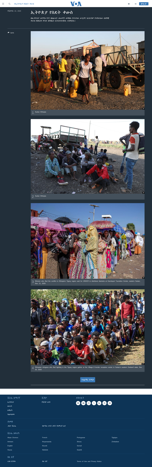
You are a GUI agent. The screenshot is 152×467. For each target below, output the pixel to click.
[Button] (11, 33)
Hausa (9, 450)
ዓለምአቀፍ (11, 414)
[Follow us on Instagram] (89, 403)
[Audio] (135, 4)
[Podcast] (104, 403)
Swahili (79, 450)
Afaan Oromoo (12, 438)
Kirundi (44, 446)
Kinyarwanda (46, 442)
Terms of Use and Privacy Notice (89, 461)
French (44, 438)
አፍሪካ (9, 406)
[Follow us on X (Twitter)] (94, 403)
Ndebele (45, 450)
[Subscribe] (110, 403)
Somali (79, 446)
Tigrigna (114, 438)
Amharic (10, 442)
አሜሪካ (9, 410)
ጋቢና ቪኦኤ (11, 426)
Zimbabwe (115, 442)
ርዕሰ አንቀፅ (11, 461)
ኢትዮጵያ (10, 402)
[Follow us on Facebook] (78, 403)
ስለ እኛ (44, 461)
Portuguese (81, 438)
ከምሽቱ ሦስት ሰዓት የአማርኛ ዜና (54, 426)
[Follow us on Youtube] (83, 403)
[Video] (129, 4)
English (10, 446)
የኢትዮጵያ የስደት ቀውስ (24, 4)
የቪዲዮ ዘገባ (46, 402)
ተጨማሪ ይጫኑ (87, 380)
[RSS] (99, 403)
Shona (79, 442)
